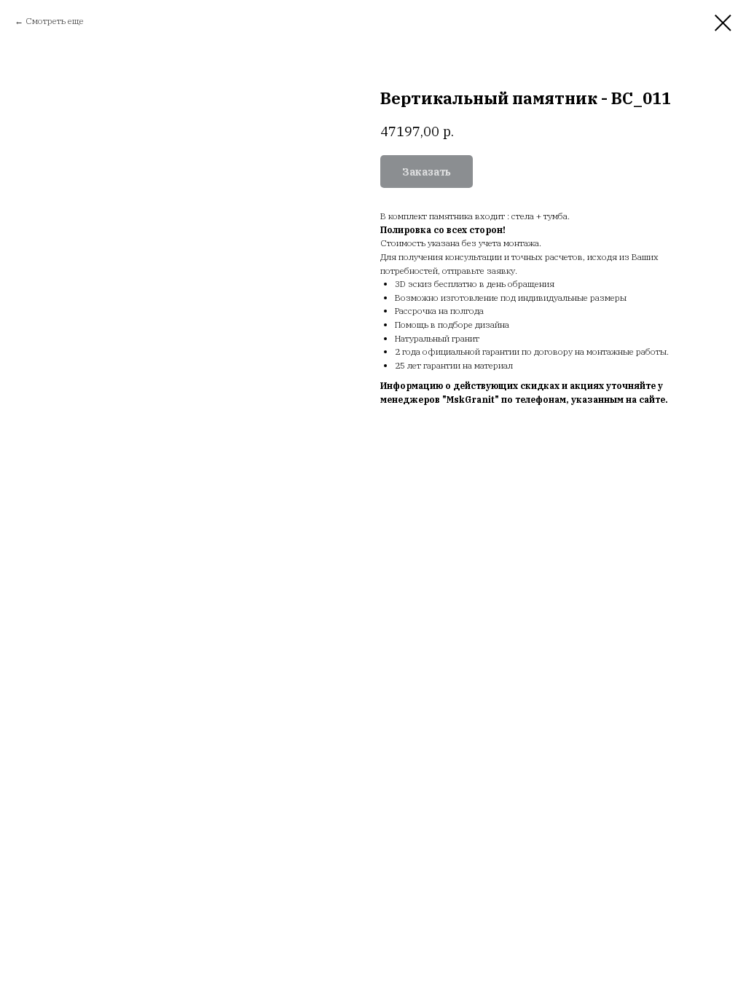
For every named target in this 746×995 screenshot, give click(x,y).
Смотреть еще (54, 20)
